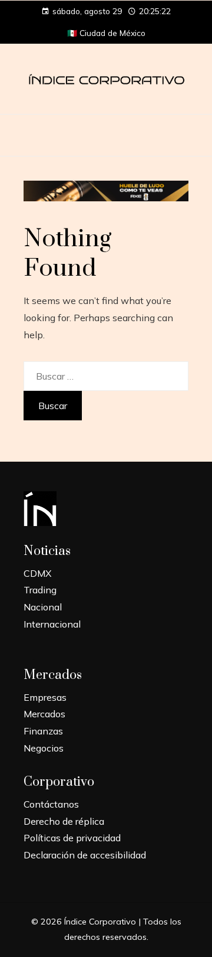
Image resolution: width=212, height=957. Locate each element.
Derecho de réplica (64, 821)
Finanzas (43, 731)
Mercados (44, 714)
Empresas (45, 697)
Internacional (52, 624)
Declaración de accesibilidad (85, 855)
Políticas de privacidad (72, 838)
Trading (40, 590)
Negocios (44, 748)
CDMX (37, 573)
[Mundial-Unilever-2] (106, 190)
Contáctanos (51, 804)
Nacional (43, 607)
